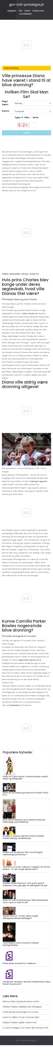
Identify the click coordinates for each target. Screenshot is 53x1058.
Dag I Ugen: (5, 103)
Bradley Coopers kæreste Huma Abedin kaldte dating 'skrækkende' (23, 837)
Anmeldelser (25, 13)
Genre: (6, 110)
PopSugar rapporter (38, 481)
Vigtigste (11, 10)
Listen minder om (30, 313)
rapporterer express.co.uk (29, 660)
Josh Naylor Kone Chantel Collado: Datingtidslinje (21, 944)
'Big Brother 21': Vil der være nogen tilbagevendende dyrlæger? (20, 917)
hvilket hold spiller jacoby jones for (20, 273)
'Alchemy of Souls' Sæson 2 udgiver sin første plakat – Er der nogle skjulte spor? (26, 868)
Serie (35, 117)
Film (21, 10)
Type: (18, 117)
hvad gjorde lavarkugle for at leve (20, 1012)
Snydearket (14, 705)
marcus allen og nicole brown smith (21, 1001)
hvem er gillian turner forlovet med (21, 1017)
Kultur (27, 10)
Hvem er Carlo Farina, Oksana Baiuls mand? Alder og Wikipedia (25, 777)
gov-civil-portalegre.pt (26, 4)
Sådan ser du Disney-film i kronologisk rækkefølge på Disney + (23, 853)
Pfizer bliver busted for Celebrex (19, 963)
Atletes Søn (38, 10)
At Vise (26, 133)
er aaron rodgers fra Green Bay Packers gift (25, 1027)
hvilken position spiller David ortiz (20, 1022)
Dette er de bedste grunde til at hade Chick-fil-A (26, 793)
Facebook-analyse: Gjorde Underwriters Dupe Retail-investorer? (26, 982)
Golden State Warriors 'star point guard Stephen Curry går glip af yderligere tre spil (25, 884)
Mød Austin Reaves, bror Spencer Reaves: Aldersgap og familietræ (24, 821)
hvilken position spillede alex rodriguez (22, 1006)
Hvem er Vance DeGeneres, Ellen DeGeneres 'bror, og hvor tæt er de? (25, 901)
